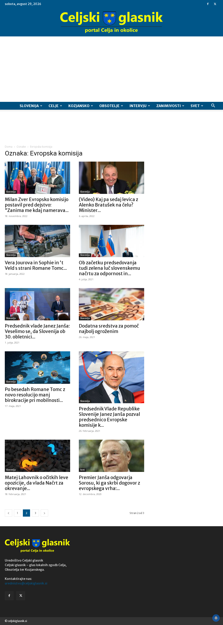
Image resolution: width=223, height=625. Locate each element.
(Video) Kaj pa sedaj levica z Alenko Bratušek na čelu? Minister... (108, 204)
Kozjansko (79, 106)
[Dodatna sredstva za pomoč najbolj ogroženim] (111, 304)
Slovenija (29, 106)
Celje (54, 106)
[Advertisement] (111, 69)
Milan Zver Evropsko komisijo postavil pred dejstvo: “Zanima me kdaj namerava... (37, 204)
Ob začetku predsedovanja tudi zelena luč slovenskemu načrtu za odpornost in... (109, 268)
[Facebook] (207, 4)
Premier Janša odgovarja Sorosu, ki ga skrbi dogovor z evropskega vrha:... (109, 483)
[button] (213, 106)
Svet (195, 106)
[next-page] (44, 513)
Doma (8, 147)
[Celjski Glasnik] (111, 22)
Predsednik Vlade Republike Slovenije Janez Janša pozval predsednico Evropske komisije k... (109, 417)
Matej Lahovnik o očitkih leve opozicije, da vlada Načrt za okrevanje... (36, 483)
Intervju (138, 106)
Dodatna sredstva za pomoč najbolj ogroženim (109, 328)
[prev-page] (8, 513)
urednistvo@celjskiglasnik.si (26, 583)
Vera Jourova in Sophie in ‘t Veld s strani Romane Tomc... (36, 265)
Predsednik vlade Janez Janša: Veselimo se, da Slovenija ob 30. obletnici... (37, 331)
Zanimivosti (168, 106)
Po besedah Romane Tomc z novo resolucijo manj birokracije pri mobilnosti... (35, 394)
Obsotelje (109, 106)
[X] (215, 4)
